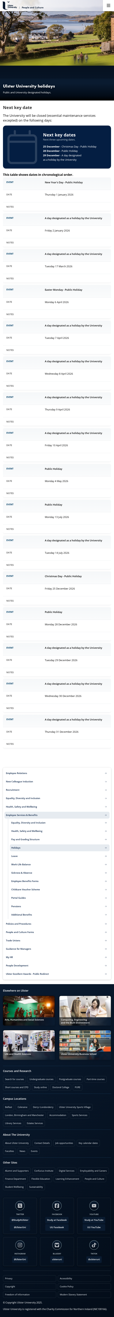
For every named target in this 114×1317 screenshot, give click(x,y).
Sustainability (35, 1186)
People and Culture (93, 1178)
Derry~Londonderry (42, 1106)
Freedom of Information (17, 1294)
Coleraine (21, 1106)
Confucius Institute (42, 1170)
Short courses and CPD (15, 1086)
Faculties (9, 1151)
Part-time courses (95, 1078)
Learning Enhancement (66, 1178)
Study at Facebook (57, 1220)
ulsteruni (57, 1259)
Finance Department (14, 1178)
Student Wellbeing (13, 1186)
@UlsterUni (18, 1226)
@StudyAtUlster (20, 1220)
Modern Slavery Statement (73, 1294)
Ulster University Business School (78, 1054)
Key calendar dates (88, 1143)
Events (33, 1150)
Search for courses (14, 1079)
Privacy (8, 1278)
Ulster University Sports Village (75, 1107)
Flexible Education (39, 1178)
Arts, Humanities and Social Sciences (24, 1019)
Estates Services (34, 1122)
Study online (39, 1086)
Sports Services (78, 1114)
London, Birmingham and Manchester (24, 1115)
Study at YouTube (93, 1220)
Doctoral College (59, 1086)
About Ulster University (17, 1143)
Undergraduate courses (40, 1078)
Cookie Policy (66, 1286)
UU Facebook (57, 1227)
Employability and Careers (92, 1170)
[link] (29, 1011)
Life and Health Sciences (18, 1054)
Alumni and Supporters (16, 1170)
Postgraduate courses (69, 1078)
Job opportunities (64, 1143)
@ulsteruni (93, 1258)
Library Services (12, 1122)
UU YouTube (94, 1227)
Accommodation (56, 1114)
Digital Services (65, 1170)
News (21, 1150)
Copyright (10, 1286)
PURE (77, 1087)
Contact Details (42, 1143)
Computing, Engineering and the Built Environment (75, 1021)
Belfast (7, 1106)
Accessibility (66, 1278)
